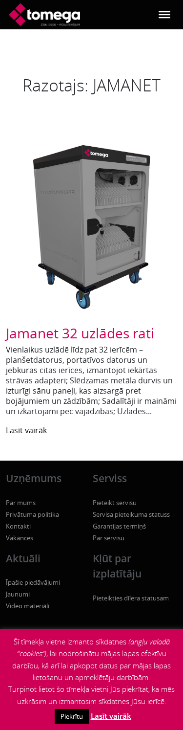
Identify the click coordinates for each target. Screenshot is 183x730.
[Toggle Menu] (164, 14)
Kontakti (18, 526)
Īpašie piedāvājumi (33, 582)
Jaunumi (18, 594)
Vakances (19, 537)
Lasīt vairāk (26, 430)
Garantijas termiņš (119, 526)
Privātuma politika (32, 514)
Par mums (21, 502)
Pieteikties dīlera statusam (131, 598)
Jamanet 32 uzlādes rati (80, 333)
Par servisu (108, 537)
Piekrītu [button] (72, 716)
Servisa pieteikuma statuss (131, 514)
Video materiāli (27, 605)
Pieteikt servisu (115, 502)
